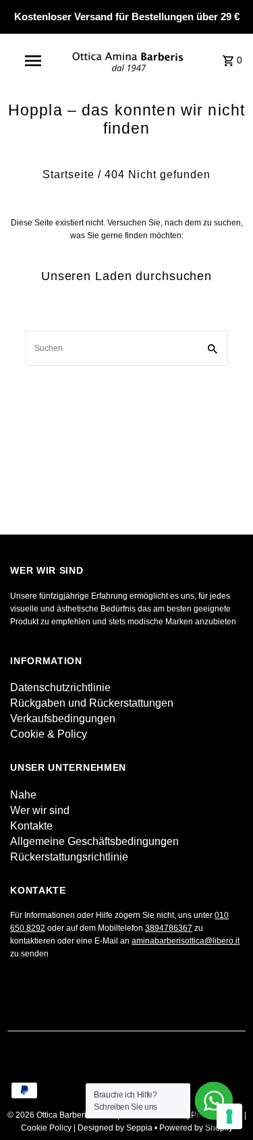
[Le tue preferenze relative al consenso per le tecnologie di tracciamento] (229, 1116)
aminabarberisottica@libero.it (186, 941)
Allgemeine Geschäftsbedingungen (94, 841)
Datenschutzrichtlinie (60, 687)
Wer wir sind (39, 810)
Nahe (23, 794)
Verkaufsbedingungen (62, 718)
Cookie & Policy (48, 734)
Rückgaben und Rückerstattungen (91, 703)
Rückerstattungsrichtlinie (69, 857)
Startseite (68, 174)
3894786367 (168, 928)
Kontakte (31, 826)
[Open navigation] (32, 61)
